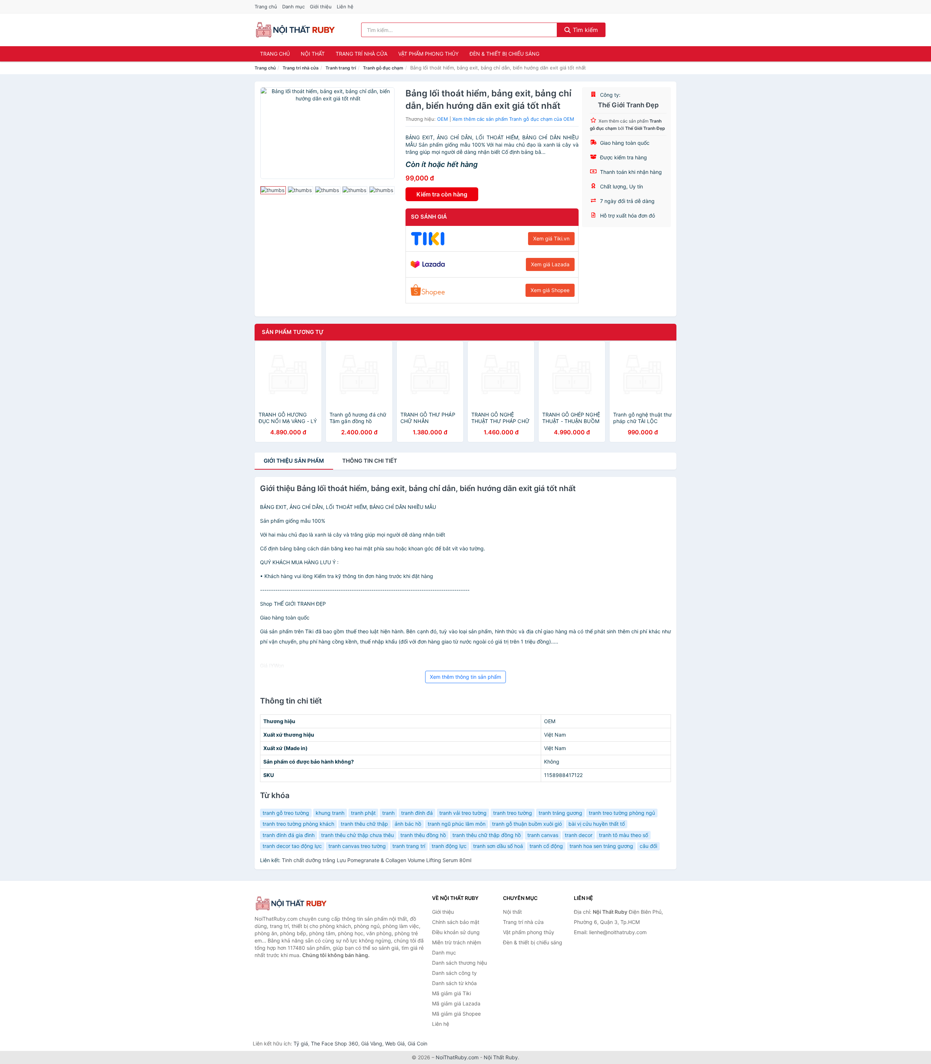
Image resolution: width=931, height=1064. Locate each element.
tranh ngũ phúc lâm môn (457, 824)
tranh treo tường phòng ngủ (622, 813)
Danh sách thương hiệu (459, 963)
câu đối (648, 846)
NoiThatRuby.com (457, 1057)
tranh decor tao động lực (292, 846)
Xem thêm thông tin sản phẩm (465, 677)
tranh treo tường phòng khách (298, 824)
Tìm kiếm (584, 29)
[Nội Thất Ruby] (291, 903)
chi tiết (369, 460)
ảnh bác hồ (408, 824)
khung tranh (330, 813)
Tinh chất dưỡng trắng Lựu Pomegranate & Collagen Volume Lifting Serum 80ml (376, 860)
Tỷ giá (300, 1043)
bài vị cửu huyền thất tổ (596, 824)
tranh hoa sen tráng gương (601, 846)
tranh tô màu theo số (623, 835)
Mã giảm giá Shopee (456, 1014)
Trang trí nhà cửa (361, 54)
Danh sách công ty (454, 973)
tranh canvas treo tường (357, 846)
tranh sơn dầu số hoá (498, 846)
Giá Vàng (371, 1043)
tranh (388, 813)
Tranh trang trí (340, 68)
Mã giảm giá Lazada (456, 1003)
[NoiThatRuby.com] (295, 30)
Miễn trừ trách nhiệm (456, 942)
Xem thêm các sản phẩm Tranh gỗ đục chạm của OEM (513, 119)
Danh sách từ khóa (454, 983)
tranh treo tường (512, 813)
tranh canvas (542, 835)
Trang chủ (266, 6)
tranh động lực (449, 846)
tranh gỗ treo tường (286, 813)
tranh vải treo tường (463, 813)
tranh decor (578, 835)
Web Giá (395, 1043)
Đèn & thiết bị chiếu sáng (504, 54)
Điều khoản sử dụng (456, 932)
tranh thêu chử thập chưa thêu (357, 835)
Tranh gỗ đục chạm (383, 68)
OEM (442, 119)
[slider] (273, 190)
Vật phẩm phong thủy (428, 54)
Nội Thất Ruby (501, 1057)
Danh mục (293, 6)
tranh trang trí (408, 846)
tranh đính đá (417, 813)
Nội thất (313, 54)
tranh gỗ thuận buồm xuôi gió (527, 824)
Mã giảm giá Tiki (451, 993)
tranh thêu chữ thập (364, 824)
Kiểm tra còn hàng (441, 194)
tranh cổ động (546, 846)
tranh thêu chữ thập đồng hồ (486, 835)
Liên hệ (345, 6)
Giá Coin (417, 1043)
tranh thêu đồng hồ (423, 835)
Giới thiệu (321, 6)
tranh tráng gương (560, 813)
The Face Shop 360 (334, 1043)
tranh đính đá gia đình (289, 835)
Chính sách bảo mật (455, 922)
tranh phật (363, 813)
